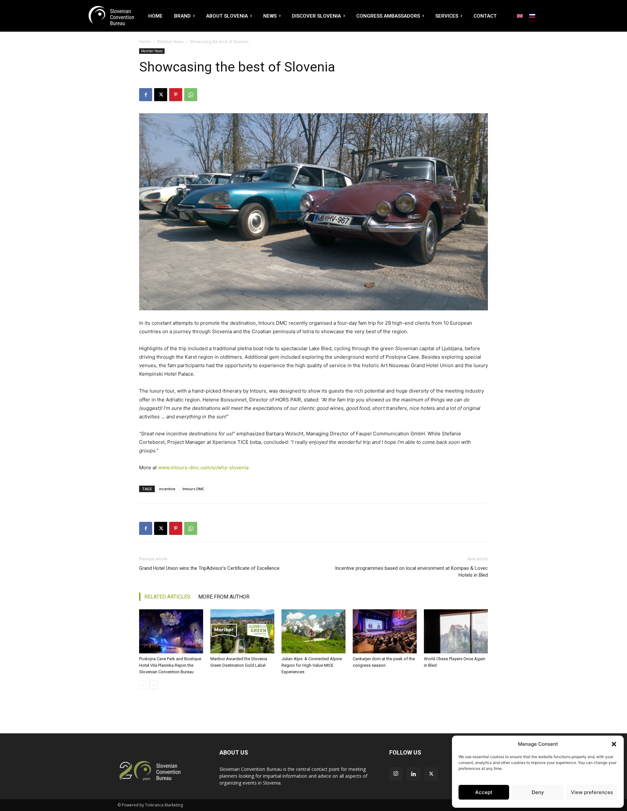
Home (145, 41)
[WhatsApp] (190, 94)
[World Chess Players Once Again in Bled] (456, 631)
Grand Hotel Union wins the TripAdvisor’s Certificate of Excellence (209, 568)
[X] (160, 94)
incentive (167, 488)
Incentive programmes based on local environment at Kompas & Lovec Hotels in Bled (411, 571)
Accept (483, 792)
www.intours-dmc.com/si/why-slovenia (203, 467)
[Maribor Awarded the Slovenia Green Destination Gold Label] (242, 631)
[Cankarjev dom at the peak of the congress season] (385, 631)
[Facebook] (145, 94)
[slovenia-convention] (110, 16)
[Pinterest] (175, 94)
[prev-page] (143, 685)
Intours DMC (193, 488)
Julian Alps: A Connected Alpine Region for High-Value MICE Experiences (311, 665)
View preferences (592, 792)
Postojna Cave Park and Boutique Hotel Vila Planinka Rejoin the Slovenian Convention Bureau (170, 665)
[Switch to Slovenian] (532, 15)
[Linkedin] (413, 774)
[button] (614, 744)
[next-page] (154, 685)
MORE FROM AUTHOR (223, 597)
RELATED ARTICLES (167, 597)
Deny (538, 792)
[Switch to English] (520, 15)
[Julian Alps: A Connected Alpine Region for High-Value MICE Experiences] (313, 631)
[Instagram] (395, 773)
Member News (170, 41)
